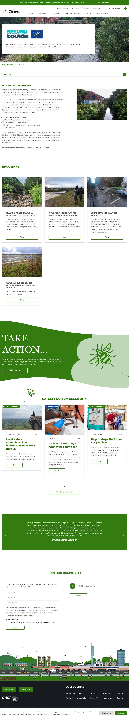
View (22, 237)
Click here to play (103, 2)
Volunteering (70, 694)
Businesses (75, 8)
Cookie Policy (108, 698)
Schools (86, 8)
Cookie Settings (106, 713)
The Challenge (107, 694)
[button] (64, 17)
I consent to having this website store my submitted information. (31, 623)
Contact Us (96, 8)
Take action (56, 14)
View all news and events (64, 492)
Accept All (121, 713)
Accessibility (81, 698)
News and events (102, 14)
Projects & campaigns (72, 14)
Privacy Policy (95, 698)
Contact (82, 694)
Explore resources (15, 370)
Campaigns (94, 694)
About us (88, 14)
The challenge (43, 14)
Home (31, 14)
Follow (78, 596)
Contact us (9, 689)
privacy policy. (28, 615)
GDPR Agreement (12, 620)
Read (14, 465)
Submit (15, 628)
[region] (64, 712)
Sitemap (120, 698)
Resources (69, 698)
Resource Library (62, 8)
